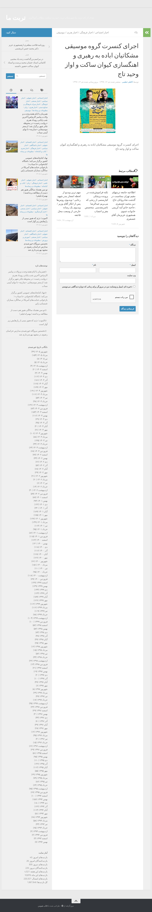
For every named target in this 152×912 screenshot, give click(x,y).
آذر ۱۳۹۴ (44, 806)
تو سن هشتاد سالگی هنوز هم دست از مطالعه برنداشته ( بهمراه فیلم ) (34, 192)
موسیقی (60, 32)
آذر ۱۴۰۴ (44, 380)
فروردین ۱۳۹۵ (41, 792)
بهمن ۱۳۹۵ (43, 756)
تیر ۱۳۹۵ (44, 781)
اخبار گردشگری (40, 212)
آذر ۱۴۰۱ (44, 508)
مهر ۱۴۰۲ (43, 472)
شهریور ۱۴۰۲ (41, 476)
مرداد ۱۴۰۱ (42, 522)
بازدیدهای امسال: (39, 878)
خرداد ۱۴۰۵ (42, 362)
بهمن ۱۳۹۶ (43, 714)
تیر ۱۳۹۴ (44, 824)
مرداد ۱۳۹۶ (42, 735)
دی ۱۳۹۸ (43, 632)
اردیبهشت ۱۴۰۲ (40, 490)
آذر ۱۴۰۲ (44, 465)
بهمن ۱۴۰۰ (43, 543)
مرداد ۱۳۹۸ (42, 650)
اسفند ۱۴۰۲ (42, 454)
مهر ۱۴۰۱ (43, 515)
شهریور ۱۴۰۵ (41, 351)
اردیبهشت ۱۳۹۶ (40, 746)
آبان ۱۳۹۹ (43, 596)
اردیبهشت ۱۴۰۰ (40, 575)
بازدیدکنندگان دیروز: (38, 868)
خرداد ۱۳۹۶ (42, 742)
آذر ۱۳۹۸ (44, 636)
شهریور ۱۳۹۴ (41, 817)
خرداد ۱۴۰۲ (42, 486)
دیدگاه (132, 245)
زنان (26, 107)
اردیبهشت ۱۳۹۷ (40, 703)
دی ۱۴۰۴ (43, 376)
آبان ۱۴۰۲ (43, 469)
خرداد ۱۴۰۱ (42, 529)
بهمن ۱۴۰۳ (43, 415)
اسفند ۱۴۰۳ (42, 412)
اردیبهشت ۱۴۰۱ (40, 533)
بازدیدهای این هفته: (39, 871)
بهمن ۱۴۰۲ (43, 458)
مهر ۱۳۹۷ (43, 685)
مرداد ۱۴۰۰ (42, 564)
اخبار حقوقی (31, 98)
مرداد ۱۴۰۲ (42, 479)
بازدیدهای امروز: (40, 857)
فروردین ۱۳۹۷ (41, 707)
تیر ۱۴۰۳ (44, 440)
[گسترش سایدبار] (147, 32)
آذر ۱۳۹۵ (44, 763)
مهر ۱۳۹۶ (43, 728)
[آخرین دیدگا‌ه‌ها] (32, 90)
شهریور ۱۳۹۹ (41, 604)
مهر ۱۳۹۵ (43, 771)
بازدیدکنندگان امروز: (38, 861)
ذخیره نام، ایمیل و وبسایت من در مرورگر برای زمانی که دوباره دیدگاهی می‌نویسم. (97, 286)
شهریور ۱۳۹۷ (41, 689)
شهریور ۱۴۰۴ (41, 390)
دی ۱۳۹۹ (43, 589)
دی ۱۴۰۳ (43, 419)
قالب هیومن (43, 906)
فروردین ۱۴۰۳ (41, 451)
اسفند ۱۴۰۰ (42, 540)
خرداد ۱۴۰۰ (42, 572)
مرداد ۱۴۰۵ (42, 355)
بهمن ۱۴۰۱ (43, 501)
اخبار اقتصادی (31, 142)
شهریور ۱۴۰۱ (41, 518)
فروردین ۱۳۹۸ (41, 664)
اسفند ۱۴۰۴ (42, 369)
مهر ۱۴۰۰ (43, 557)
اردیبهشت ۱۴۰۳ (40, 447)
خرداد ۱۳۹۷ (42, 700)
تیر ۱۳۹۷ (44, 696)
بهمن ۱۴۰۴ (43, 373)
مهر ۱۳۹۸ (43, 643)
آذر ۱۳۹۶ (44, 721)
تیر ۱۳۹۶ (44, 739)
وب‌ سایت (131, 275)
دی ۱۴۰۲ (43, 461)
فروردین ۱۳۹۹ (41, 621)
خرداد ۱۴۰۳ (42, 444)
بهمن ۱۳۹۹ (43, 586)
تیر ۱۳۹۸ (44, 653)
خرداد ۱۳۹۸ (42, 657)
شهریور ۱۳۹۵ (41, 774)
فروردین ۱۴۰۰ (41, 579)
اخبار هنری (72, 32)
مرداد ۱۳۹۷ (42, 692)
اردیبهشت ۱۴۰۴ (40, 405)
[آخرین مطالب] (11, 90)
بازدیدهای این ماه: (39, 875)
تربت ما (16, 17)
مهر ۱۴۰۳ (43, 429)
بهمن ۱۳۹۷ (43, 671)
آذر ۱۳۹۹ (44, 593)
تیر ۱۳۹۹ (44, 611)
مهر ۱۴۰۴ (43, 387)
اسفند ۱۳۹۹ (42, 582)
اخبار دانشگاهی (35, 145)
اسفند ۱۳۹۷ (42, 668)
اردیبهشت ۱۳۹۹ (40, 618)
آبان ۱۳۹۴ (43, 810)
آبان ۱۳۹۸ (43, 639)
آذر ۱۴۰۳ (44, 422)
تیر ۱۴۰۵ (44, 358)
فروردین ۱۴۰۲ (41, 493)
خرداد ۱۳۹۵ (42, 785)
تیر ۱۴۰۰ (44, 568)
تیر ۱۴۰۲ (44, 483)
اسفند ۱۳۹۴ (42, 795)
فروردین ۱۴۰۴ (41, 408)
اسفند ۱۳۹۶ (42, 710)
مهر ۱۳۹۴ (43, 813)
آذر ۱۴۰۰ (44, 550)
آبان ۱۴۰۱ (43, 511)
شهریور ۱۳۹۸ (41, 646)
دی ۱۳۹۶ (43, 717)
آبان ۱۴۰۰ (43, 554)
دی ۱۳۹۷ (43, 675)
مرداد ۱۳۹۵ (42, 778)
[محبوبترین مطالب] (21, 90)
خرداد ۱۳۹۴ (42, 827)
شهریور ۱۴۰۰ (41, 561)
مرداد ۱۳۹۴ (42, 820)
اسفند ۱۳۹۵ (42, 753)
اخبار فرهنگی (86, 32)
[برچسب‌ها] (42, 90)
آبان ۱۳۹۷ (43, 682)
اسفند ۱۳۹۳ (42, 838)
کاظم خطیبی (127, 82)
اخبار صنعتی (35, 101)
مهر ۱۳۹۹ (43, 600)
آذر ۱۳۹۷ (44, 678)
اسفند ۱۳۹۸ (42, 625)
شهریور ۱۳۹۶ (41, 731)
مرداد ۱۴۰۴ (42, 394)
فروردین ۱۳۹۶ (41, 749)
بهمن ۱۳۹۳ (43, 842)
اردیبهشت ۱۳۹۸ (40, 660)
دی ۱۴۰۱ (43, 504)
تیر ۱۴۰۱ (44, 525)
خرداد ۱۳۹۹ (42, 614)
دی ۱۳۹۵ (43, 760)
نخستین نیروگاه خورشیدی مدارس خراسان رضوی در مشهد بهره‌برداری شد (36, 246)
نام (94, 265)
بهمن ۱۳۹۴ (43, 799)
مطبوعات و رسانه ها (40, 110)
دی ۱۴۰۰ (43, 547)
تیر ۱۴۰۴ (44, 397)
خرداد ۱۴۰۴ (42, 401)
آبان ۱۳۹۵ (43, 767)
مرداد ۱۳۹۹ (42, 607)
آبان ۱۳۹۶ (43, 724)
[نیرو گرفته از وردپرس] (62, 906)
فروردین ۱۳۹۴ (41, 835)
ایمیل (133, 265)
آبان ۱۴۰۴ (43, 383)
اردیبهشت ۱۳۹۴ (40, 831)
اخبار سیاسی (36, 209)
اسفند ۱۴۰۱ (42, 497)
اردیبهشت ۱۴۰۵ (40, 366)
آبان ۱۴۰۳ (43, 426)
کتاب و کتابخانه (40, 151)
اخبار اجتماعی (102, 32)
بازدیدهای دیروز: (40, 864)
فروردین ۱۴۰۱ (41, 536)
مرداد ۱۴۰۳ (42, 437)
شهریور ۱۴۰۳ (41, 433)
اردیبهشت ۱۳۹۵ (40, 788)
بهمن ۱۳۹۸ (43, 628)
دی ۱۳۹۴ (43, 803)
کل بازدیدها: (42, 882)
